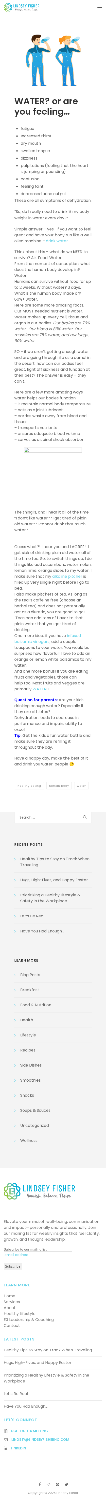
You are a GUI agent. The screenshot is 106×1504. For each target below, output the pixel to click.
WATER (39, 689)
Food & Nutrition (35, 1005)
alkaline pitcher (67, 576)
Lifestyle (28, 1035)
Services (12, 1302)
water (81, 786)
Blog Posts (30, 975)
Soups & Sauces (35, 1110)
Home (9, 1296)
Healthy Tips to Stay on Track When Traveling (48, 1350)
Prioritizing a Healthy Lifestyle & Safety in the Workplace (50, 898)
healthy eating (29, 786)
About (10, 1308)
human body (59, 786)
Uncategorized (34, 1125)
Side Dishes (31, 1065)
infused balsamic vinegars (47, 638)
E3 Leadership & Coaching (29, 1319)
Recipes (27, 1050)
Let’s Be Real (32, 916)
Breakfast (29, 990)
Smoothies (30, 1080)
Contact (12, 1325)
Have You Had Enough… (42, 931)
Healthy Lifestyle (19, 1314)
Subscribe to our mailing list (25, 1249)
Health (26, 1020)
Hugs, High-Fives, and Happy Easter (54, 880)
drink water (57, 241)
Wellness (28, 1140)
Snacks (27, 1095)
